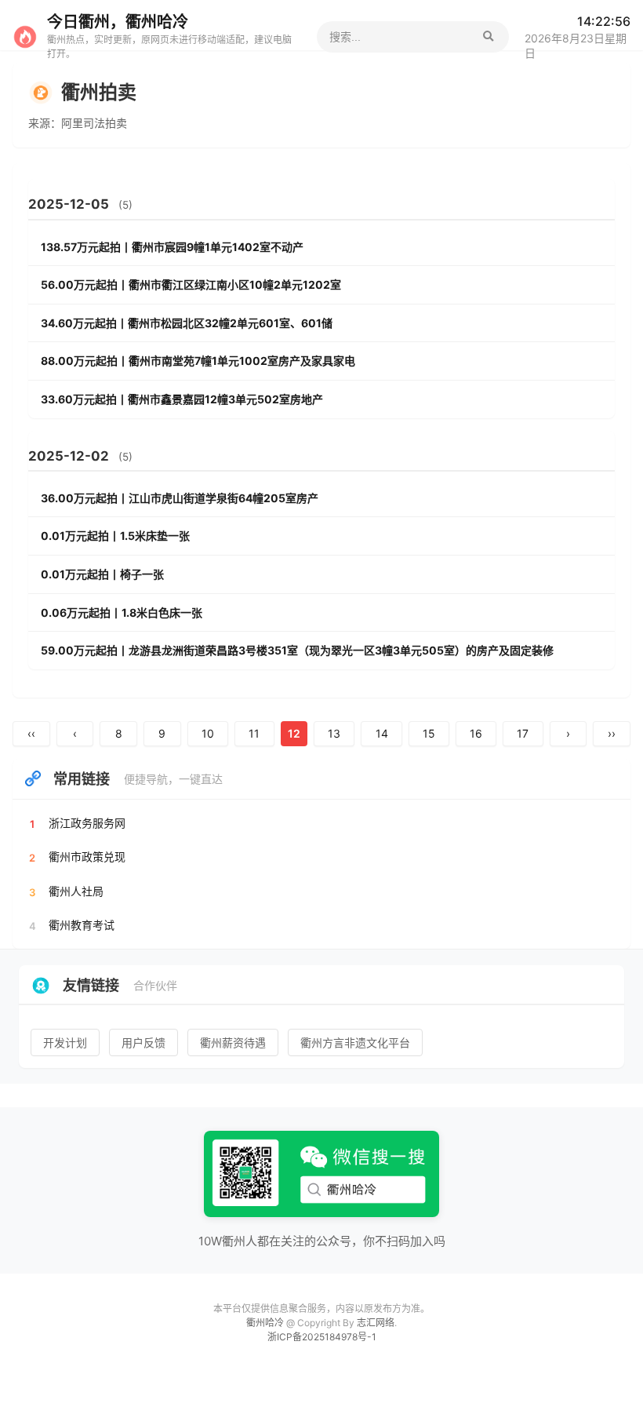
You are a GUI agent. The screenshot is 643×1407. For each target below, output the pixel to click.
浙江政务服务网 (87, 822)
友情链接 (91, 985)
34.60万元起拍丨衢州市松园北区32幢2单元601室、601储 (186, 323)
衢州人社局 (76, 891)
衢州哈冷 (266, 1323)
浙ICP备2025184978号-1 (321, 1337)
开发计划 (65, 1042)
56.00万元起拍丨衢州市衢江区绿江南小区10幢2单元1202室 (191, 284)
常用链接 (81, 779)
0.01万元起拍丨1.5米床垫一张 (115, 535)
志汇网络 (375, 1323)
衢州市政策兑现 (87, 856)
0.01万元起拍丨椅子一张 (102, 574)
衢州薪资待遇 (233, 1042)
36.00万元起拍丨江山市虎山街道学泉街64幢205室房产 (179, 498)
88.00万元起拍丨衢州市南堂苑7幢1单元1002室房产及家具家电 (198, 360)
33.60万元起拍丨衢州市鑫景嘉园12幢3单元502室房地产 (182, 399)
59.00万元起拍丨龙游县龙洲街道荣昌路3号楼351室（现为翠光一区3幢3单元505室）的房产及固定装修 (297, 650)
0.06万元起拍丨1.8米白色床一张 (121, 612)
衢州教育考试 (81, 924)
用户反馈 (143, 1042)
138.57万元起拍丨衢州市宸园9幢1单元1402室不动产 (172, 246)
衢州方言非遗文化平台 (355, 1042)
